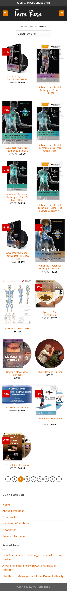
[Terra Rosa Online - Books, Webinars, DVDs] (30, 13)
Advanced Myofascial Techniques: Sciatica (17, 78)
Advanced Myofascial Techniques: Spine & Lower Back (17, 197)
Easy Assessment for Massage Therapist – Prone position (32, 557)
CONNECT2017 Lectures (17, 407)
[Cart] (61, 13)
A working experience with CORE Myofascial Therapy (29, 568)
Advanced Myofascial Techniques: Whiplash (50, 267)
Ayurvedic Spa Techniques (50, 313)
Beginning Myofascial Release (17, 373)
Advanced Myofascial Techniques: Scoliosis (17, 149)
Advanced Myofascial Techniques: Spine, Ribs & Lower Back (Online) (50, 208)
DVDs (33, 26)
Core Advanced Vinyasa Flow (50, 420)
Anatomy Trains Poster (17, 328)
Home (24, 26)
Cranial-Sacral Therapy (17, 465)
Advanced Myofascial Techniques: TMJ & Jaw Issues (17, 255)
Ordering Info (10, 517)
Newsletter (9, 530)
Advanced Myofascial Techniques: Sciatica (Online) (50, 90)
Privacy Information (14, 536)
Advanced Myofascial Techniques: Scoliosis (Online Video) (50, 148)
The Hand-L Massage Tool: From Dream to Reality (32, 576)
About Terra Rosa (13, 511)
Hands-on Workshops (15, 523)
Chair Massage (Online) (50, 372)
